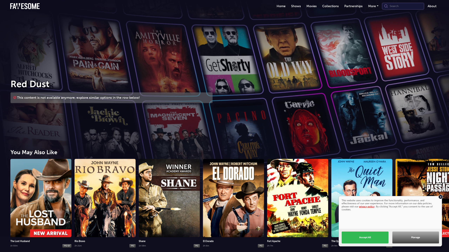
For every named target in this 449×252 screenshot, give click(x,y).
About (432, 6)
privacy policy (366, 206)
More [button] (372, 6)
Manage (415, 237)
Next (443, 200)
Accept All (365, 237)
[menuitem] (281, 6)
